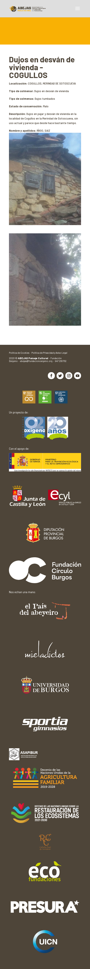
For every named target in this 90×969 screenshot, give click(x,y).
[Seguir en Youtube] (77, 375)
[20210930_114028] (45, 224)
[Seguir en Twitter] (60, 375)
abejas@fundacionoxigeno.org (37, 360)
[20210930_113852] (45, 324)
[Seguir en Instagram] (68, 375)
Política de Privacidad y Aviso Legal (49, 352)
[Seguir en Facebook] (51, 375)
